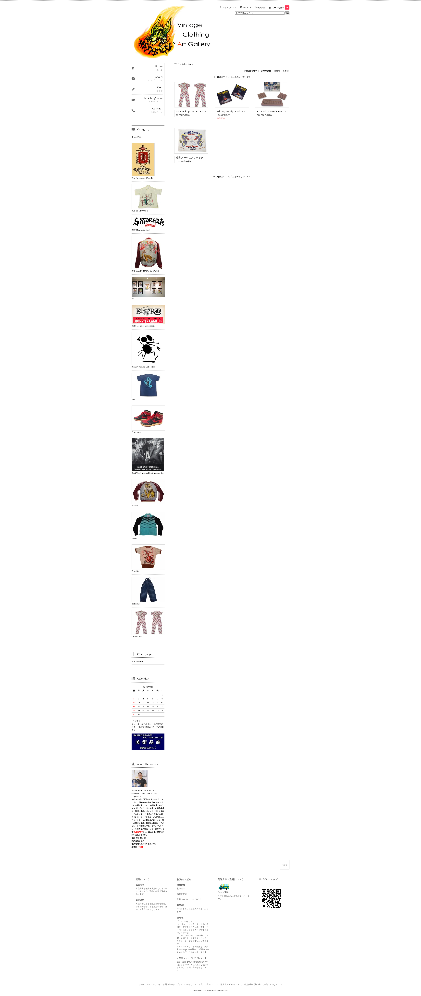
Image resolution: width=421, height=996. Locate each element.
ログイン (247, 7)
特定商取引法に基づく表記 (256, 984)
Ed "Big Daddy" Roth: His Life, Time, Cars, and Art (246, 111)
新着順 (286, 71)
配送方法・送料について (231, 984)
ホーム (142, 984)
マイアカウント (229, 7)
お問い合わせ (169, 984)
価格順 (277, 71)
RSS (272, 984)
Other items (187, 64)
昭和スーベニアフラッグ (189, 157)
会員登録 (261, 7)
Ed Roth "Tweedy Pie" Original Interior (280, 111)
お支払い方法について (208, 984)
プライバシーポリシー (187, 984)
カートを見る (280, 7)
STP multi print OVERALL (191, 111)
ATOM (279, 984)
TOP (176, 64)
